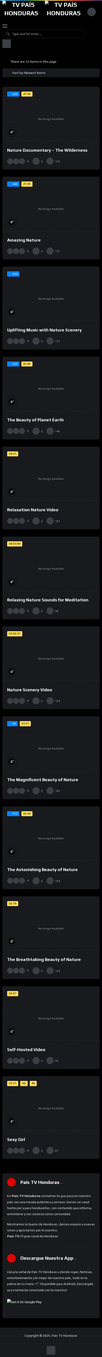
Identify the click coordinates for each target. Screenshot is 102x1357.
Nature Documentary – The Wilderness (47, 150)
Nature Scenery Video (29, 689)
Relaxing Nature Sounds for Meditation (47, 599)
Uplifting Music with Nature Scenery (44, 329)
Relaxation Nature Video (32, 509)
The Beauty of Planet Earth (35, 419)
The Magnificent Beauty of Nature (42, 779)
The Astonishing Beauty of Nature (42, 869)
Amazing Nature (24, 240)
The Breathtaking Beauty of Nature (44, 959)
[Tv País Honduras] (21, 12)
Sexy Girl (16, 1139)
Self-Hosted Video (26, 1049)
